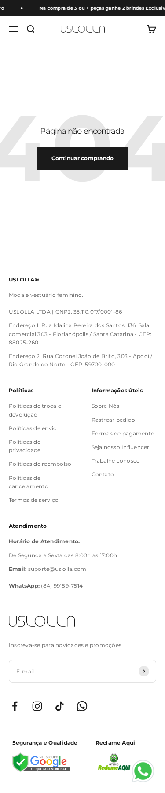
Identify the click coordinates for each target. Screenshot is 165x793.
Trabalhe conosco (116, 460)
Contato (103, 474)
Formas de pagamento (123, 433)
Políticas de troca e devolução (35, 409)
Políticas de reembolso (40, 463)
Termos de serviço (34, 500)
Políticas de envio (33, 428)
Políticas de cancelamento (28, 482)
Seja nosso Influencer (121, 447)
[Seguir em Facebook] (15, 706)
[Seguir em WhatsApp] (82, 706)
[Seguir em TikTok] (60, 706)
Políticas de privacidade (25, 446)
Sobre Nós (106, 405)
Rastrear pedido (114, 420)
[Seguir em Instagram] (37, 706)
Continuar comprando (82, 158)
